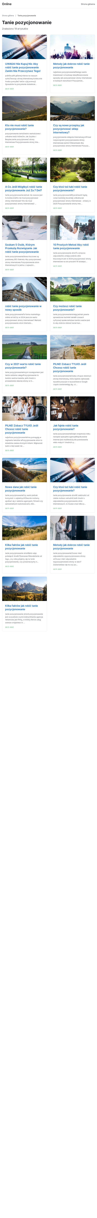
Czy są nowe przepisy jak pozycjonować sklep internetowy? (68, 129)
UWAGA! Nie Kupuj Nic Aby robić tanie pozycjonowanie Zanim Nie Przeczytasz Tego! (23, 67)
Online (6, 4)
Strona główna (88, 4)
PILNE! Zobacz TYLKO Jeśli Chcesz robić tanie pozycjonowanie (69, 368)
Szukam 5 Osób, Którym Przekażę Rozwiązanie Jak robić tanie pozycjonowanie (22, 248)
